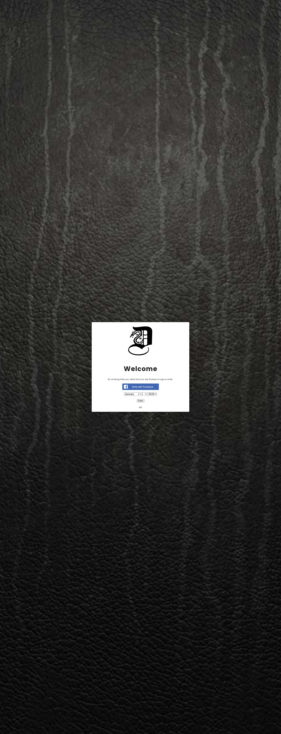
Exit (140, 407)
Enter (140, 401)
